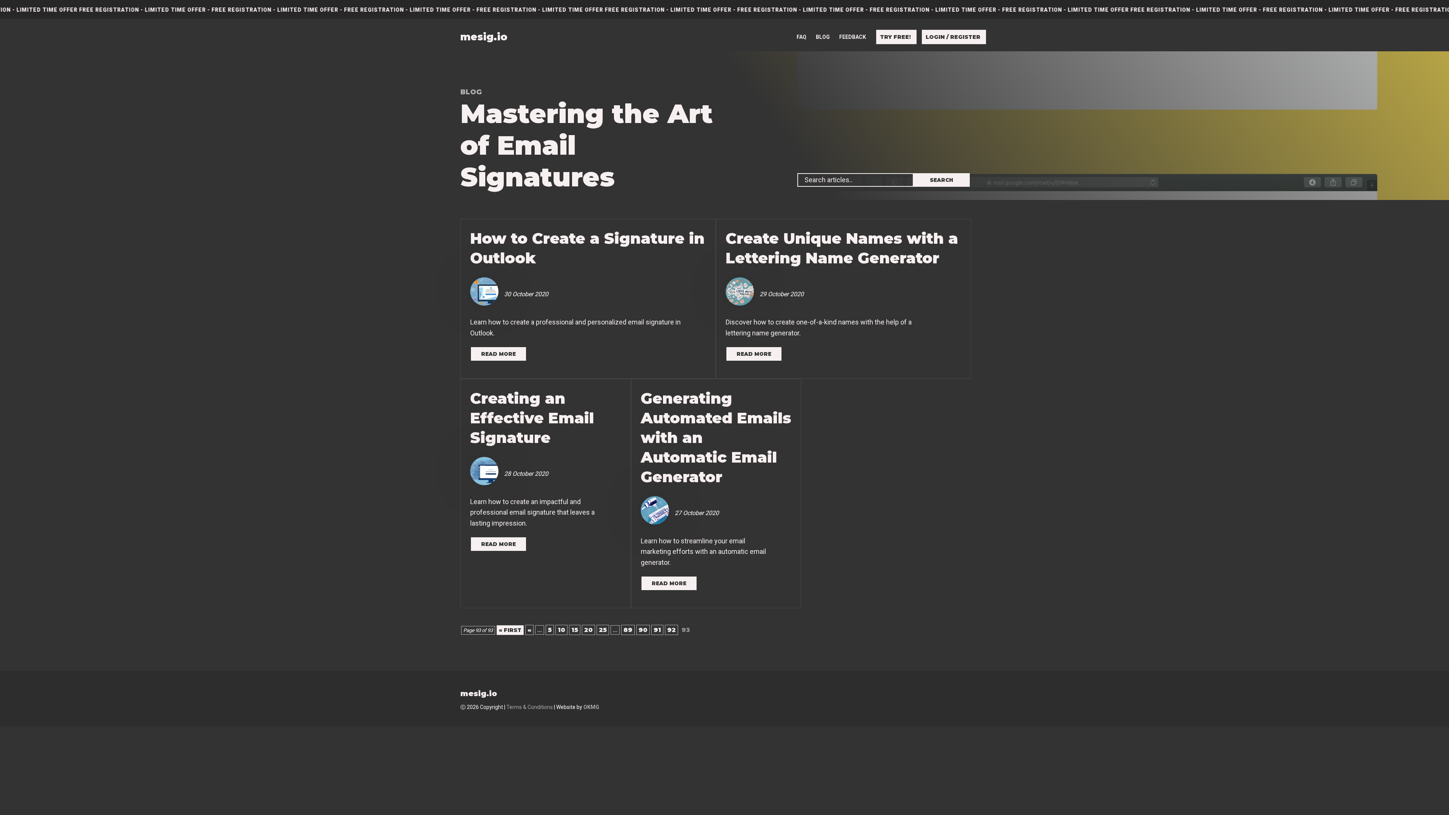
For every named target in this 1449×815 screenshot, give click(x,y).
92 (671, 630)
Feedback (852, 37)
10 (561, 630)
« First (510, 630)
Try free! (895, 37)
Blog (823, 37)
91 (657, 630)
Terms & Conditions (529, 707)
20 (588, 630)
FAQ (801, 37)
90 (643, 630)
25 (603, 630)
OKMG (591, 707)
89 (627, 630)
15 (574, 630)
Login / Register (953, 37)
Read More (498, 354)
